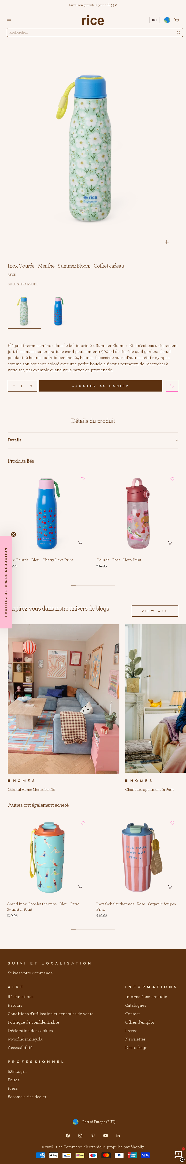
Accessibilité (20, 1048)
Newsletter (135, 1039)
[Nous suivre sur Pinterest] (93, 1135)
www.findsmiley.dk (25, 1039)
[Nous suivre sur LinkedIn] (118, 1135)
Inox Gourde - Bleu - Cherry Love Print (40, 560)
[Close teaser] (13, 534)
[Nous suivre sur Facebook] (67, 1135)
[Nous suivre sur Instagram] (80, 1135)
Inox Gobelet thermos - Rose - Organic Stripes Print (136, 907)
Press (13, 1088)
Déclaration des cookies (30, 1031)
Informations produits (146, 997)
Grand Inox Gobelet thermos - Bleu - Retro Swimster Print (43, 907)
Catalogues (135, 1005)
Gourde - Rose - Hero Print (118, 560)
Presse (131, 1031)
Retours (15, 1005)
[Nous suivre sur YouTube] (105, 1135)
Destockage (136, 1048)
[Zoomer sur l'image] (166, 242)
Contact (132, 1014)
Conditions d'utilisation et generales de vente (50, 1014)
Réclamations (20, 997)
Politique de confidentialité (33, 1022)
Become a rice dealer (27, 1097)
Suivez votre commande (30, 973)
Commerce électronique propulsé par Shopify (103, 1147)
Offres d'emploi (139, 1022)
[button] (172, 386)
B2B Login (17, 1071)
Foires (13, 1080)
